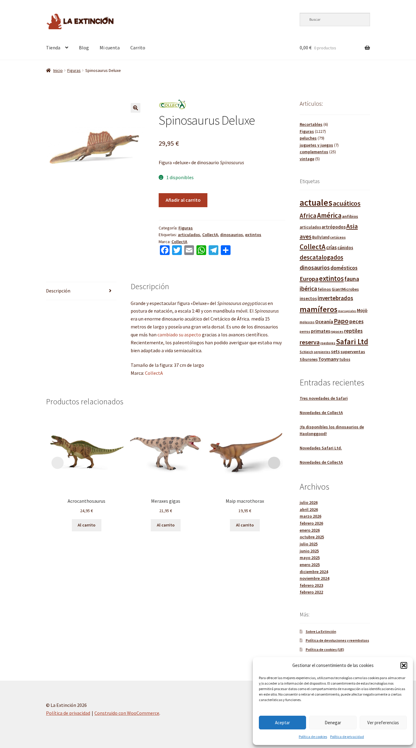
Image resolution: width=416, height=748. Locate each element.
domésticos (344, 267)
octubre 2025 (312, 537)
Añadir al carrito (183, 200)
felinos (324, 289)
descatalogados (321, 257)
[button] (404, 665)
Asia (352, 226)
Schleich (306, 352)
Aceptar (282, 722)
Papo (341, 321)
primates (320, 331)
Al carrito (86, 525)
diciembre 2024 (314, 571)
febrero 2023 (311, 585)
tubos (344, 359)
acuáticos (347, 203)
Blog (84, 47)
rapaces (337, 331)
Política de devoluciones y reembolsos (337, 640)
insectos (308, 298)
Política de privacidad (347, 736)
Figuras (74, 70)
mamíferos (318, 309)
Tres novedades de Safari (324, 398)
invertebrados (335, 298)
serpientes (322, 352)
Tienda (53, 47)
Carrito (137, 47)
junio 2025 (309, 551)
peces (356, 321)
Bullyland (321, 237)
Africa (308, 215)
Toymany (328, 359)
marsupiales (347, 311)
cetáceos (338, 237)
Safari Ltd (352, 341)
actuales (316, 202)
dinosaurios (231, 234)
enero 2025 (310, 564)
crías (331, 247)
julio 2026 (309, 502)
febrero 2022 (311, 592)
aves (306, 236)
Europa (309, 279)
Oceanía (324, 321)
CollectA (210, 234)
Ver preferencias (383, 722)
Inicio (58, 70)
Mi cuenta (110, 47)
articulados (189, 234)
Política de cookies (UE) (325, 649)
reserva (310, 342)
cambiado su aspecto (179, 334)
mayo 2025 (310, 557)
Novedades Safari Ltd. (321, 448)
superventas (352, 351)
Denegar (333, 722)
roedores (327, 343)
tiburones (309, 359)
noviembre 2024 (314, 578)
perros (305, 331)
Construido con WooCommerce (126, 713)
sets (335, 351)
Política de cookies (313, 736)
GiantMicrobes (345, 289)
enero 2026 (310, 530)
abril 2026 (309, 509)
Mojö (362, 310)
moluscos (307, 322)
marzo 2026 (310, 516)
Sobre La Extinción (321, 631)
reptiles (353, 330)
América (329, 215)
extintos (253, 234)
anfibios (350, 216)
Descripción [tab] (58, 291)
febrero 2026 (311, 523)
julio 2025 (309, 544)
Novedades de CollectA (321, 412)
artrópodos (334, 227)
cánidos (345, 247)
